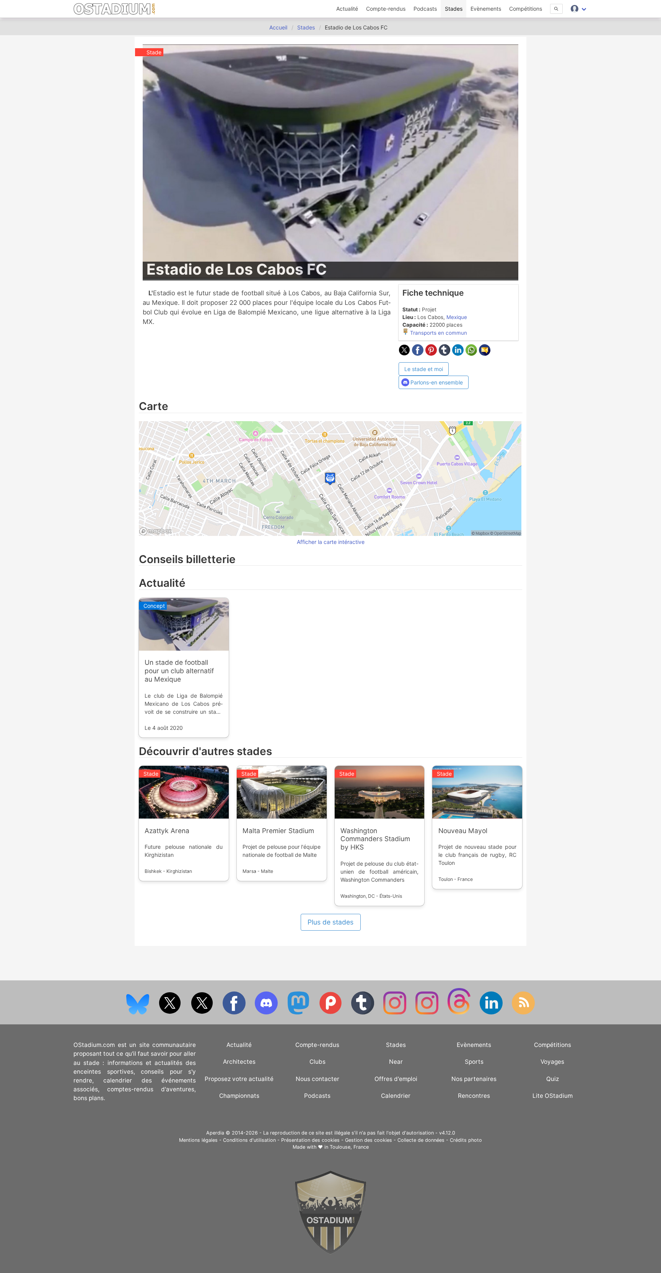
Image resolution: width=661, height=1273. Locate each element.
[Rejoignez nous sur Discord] (267, 1013)
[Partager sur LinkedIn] (459, 353)
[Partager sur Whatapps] (472, 353)
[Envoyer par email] (484, 353)
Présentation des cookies (310, 1140)
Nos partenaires (474, 1079)
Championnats (239, 1095)
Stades (453, 8)
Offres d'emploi (395, 1079)
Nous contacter (317, 1079)
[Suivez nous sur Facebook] (235, 1013)
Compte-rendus (385, 8)
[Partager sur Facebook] (418, 353)
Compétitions (525, 8)
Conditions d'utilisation (249, 1140)
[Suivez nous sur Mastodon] (299, 1013)
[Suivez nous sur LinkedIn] (492, 1013)
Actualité (347, 8)
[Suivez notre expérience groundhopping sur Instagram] (395, 1013)
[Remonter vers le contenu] (330, 1252)
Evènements (486, 8)
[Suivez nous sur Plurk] (331, 1013)
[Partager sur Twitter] (405, 353)
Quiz (552, 1079)
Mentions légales (198, 1140)
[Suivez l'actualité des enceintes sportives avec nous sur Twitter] (202, 1013)
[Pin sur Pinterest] (432, 353)
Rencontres (474, 1095)
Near (396, 1061)
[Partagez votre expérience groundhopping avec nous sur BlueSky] (138, 1013)
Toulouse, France (349, 1147)
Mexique (456, 317)
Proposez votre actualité (239, 1079)
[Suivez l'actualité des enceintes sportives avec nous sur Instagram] (427, 1013)
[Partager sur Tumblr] (445, 353)
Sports (474, 1061)
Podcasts (425, 8)
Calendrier (395, 1095)
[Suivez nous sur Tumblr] (363, 1013)
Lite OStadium (552, 1095)
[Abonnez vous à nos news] (523, 1013)
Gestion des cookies (368, 1140)
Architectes (239, 1061)
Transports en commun (438, 333)
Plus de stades (330, 922)
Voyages (552, 1061)
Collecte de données (420, 1140)
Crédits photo (466, 1140)
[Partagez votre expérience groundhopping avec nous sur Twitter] (170, 1013)
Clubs (317, 1061)
